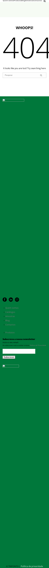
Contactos (37, 0)
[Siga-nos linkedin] (11, 299)
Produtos (17, 0)
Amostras (29, 0)
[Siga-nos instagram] (17, 299)
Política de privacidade (32, 566)
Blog (23, 0)
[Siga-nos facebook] (5, 299)
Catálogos (10, 312)
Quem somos (8, 0)
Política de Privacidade (38, 345)
